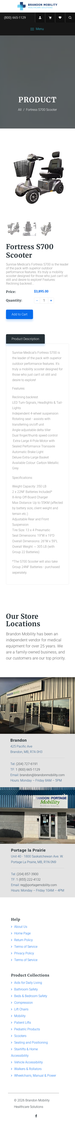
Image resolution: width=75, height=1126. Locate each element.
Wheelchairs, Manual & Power (35, 1075)
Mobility (20, 1016)
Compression (23, 1003)
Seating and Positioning (31, 1042)
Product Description (25, 339)
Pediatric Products (27, 1029)
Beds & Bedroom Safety (30, 996)
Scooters (20, 1036)
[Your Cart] (50, 17)
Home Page (22, 933)
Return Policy (23, 940)
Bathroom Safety (26, 989)
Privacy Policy (24, 953)
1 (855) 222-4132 (28, 879)
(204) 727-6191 (27, 764)
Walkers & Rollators (28, 1069)
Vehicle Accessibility (28, 1062)
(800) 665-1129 (15, 18)
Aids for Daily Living (28, 983)
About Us (20, 927)
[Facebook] (36, 1116)
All (20, 110)
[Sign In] (40, 17)
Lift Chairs (21, 1009)
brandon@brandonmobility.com (42, 775)
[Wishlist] (60, 17)
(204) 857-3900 (27, 874)
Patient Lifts (22, 1022)
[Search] (70, 17)
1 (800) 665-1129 (28, 769)
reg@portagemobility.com (38, 885)
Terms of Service (25, 947)
